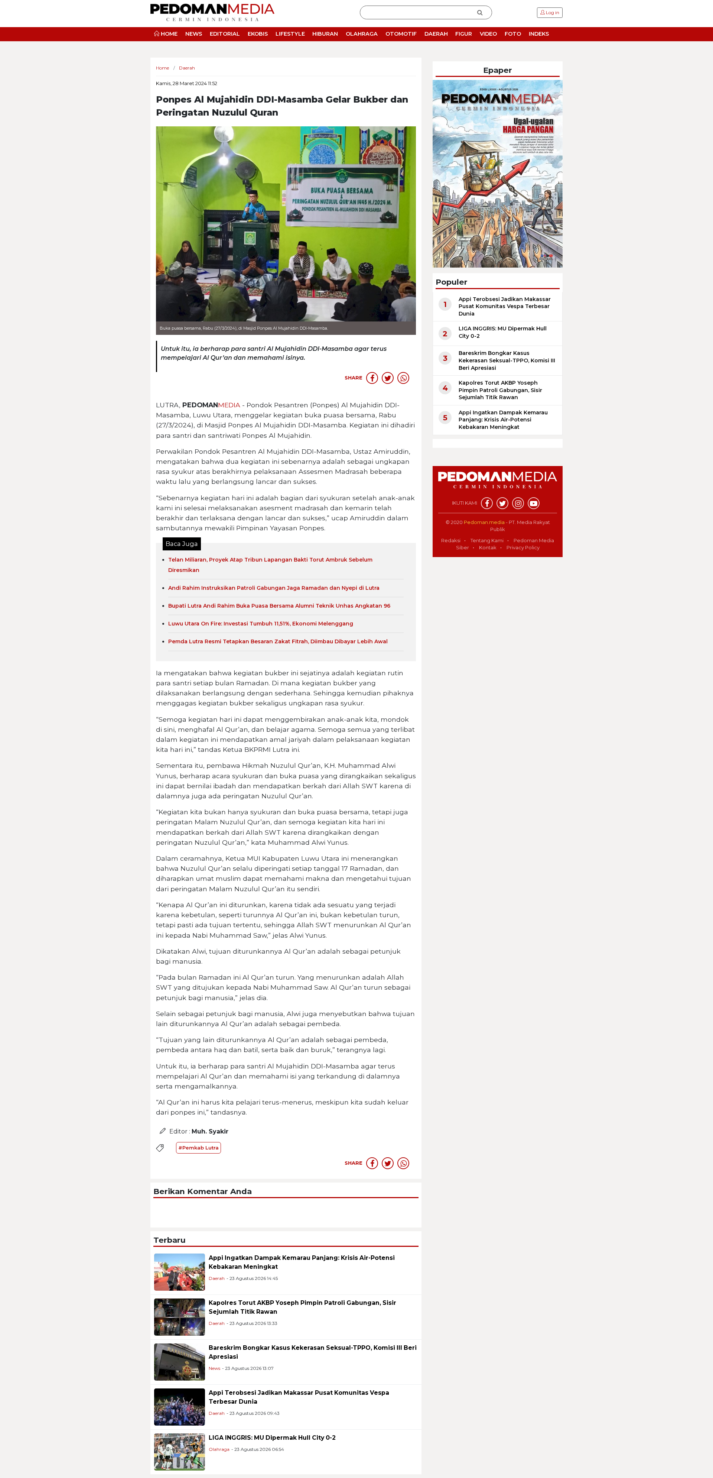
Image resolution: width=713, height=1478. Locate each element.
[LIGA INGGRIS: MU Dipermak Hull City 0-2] (179, 1451)
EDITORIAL (225, 33)
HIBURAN (325, 33)
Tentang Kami (487, 540)
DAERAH (436, 33)
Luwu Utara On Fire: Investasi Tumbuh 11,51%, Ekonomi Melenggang (260, 623)
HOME (168, 33)
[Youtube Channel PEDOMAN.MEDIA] (534, 503)
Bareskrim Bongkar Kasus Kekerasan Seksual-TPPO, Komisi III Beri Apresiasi (507, 360)
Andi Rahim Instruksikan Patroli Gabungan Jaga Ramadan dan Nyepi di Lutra (274, 588)
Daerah (217, 1278)
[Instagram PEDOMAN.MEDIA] (518, 503)
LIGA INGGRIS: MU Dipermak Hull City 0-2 (272, 1437)
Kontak (488, 547)
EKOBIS (258, 33)
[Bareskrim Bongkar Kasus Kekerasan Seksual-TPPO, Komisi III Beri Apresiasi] (179, 1361)
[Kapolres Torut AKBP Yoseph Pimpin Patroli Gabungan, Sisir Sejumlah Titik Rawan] (179, 1316)
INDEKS (539, 33)
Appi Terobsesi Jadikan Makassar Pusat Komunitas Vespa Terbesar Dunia (505, 306)
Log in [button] (552, 12)
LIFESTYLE (290, 33)
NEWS (193, 33)
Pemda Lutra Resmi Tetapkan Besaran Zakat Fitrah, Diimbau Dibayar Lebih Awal (278, 641)
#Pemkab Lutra (198, 1148)
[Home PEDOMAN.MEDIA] (212, 12)
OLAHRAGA (362, 33)
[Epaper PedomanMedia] (498, 173)
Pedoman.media (484, 522)
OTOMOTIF (401, 33)
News (214, 1368)
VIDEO (488, 33)
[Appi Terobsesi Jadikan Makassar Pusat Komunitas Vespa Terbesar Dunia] (179, 1406)
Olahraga (219, 1449)
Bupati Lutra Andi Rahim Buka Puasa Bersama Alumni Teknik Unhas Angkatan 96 (279, 605)
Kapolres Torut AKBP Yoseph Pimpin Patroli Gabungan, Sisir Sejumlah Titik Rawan (500, 390)
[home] (497, 484)
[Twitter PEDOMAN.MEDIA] (502, 503)
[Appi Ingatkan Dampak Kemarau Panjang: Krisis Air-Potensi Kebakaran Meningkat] (179, 1271)
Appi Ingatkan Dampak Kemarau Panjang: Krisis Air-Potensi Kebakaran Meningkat (503, 419)
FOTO (513, 33)
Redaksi (450, 540)
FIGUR (463, 33)
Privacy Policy (523, 547)
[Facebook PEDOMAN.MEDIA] (487, 503)
